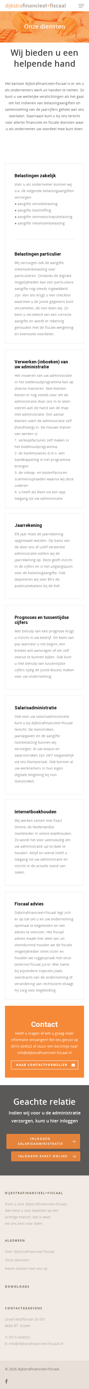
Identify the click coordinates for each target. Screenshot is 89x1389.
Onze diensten (17, 1260)
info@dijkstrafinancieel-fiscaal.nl (36, 1343)
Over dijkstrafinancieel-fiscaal (29, 1251)
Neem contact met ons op (26, 1268)
